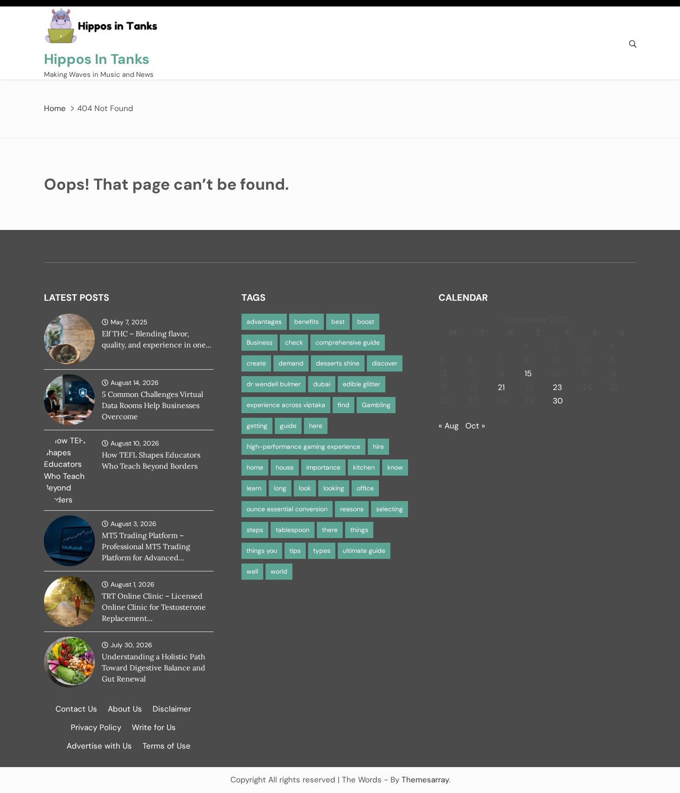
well (252, 571)
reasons (352, 509)
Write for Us (154, 727)
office (365, 488)
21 (501, 387)
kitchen (364, 467)
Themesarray (425, 779)
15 (528, 373)
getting (257, 425)
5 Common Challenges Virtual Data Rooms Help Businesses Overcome (152, 405)
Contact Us (76, 709)
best (338, 321)
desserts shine (337, 363)
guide (288, 425)
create (256, 363)
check (294, 342)
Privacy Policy (96, 727)
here (315, 425)
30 (558, 401)
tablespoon (292, 530)
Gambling (376, 405)
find (343, 405)
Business (259, 342)
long (280, 488)
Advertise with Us (99, 746)
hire (378, 446)
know (395, 467)
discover (384, 363)
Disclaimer (172, 709)
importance (323, 467)
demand (290, 363)
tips (295, 550)
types (321, 550)
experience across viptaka (286, 405)
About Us (125, 709)
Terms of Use (166, 746)
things (359, 530)
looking (333, 488)
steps (255, 530)
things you (262, 550)
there (330, 530)
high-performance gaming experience (303, 446)
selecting (389, 509)
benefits (306, 321)
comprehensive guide (347, 342)
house (285, 467)
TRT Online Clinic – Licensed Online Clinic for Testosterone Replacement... (154, 607)
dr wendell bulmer (274, 384)
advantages (264, 321)
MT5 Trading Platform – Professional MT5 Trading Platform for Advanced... (146, 546)
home (255, 467)
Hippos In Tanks (96, 59)
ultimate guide (364, 550)
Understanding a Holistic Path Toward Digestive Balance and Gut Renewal (153, 667)
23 (557, 387)
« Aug (448, 426)
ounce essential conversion (287, 509)
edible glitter (361, 384)
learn (254, 488)
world (279, 571)
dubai (321, 384)
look (305, 488)
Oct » (475, 426)
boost (365, 321)
